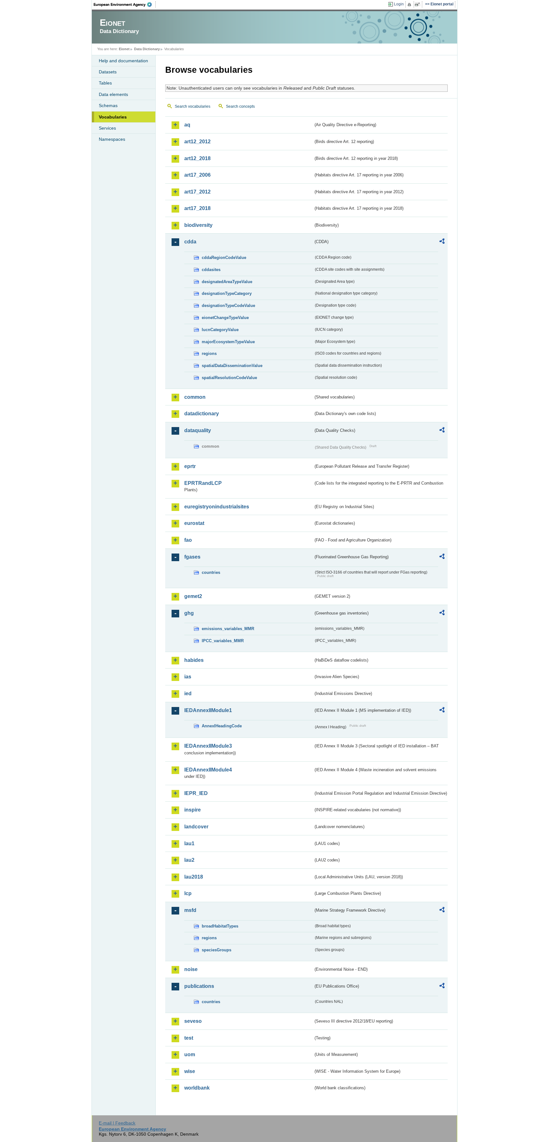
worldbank (197, 1088)
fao (188, 540)
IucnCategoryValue (220, 329)
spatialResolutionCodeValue (229, 377)
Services (107, 128)
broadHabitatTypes (220, 926)
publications (199, 986)
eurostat (194, 523)
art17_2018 (197, 208)
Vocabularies (113, 116)
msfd (190, 910)
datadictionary (201, 413)
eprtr (190, 466)
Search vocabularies (192, 106)
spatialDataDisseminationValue (232, 365)
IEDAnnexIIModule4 (208, 769)
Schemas (108, 105)
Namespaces (112, 139)
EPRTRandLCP (203, 483)
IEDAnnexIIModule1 (208, 710)
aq (187, 124)
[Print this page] (410, 4)
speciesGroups (216, 950)
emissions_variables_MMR (228, 628)
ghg (189, 613)
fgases (192, 557)
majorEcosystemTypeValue (228, 341)
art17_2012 (197, 191)
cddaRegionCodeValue (224, 257)
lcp (188, 893)
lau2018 (193, 877)
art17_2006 (197, 175)
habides (194, 660)
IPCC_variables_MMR (223, 640)
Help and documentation (123, 60)
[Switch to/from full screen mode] (418, 4)
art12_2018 (197, 158)
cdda (190, 241)
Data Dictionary (147, 49)
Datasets (108, 71)
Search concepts (240, 106)
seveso (193, 1021)
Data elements (113, 94)
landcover (196, 826)
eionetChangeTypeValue (225, 317)
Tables (105, 82)
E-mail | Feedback (117, 1122)
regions (209, 353)
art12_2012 (197, 141)
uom (189, 1054)
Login (399, 4)
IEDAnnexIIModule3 (208, 746)
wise (189, 1071)
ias (187, 676)
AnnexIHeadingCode (222, 726)
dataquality (197, 430)
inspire (192, 809)
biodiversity (198, 225)
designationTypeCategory (227, 293)
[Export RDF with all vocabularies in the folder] (441, 242)
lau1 (189, 843)
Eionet (124, 49)
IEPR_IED (196, 793)
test (188, 1038)
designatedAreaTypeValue (227, 281)
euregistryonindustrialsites (216, 506)
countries (211, 572)
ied (188, 693)
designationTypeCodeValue (228, 305)
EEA (125, 4)
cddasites (211, 269)
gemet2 (193, 596)
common (195, 397)
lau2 (189, 860)
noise (191, 969)
